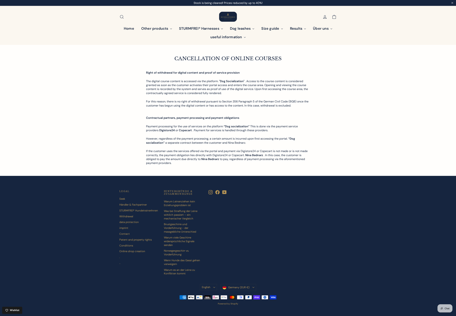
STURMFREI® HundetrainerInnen (138, 210)
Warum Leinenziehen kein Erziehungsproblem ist (179, 203)
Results (296, 28)
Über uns (321, 28)
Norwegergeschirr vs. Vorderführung (176, 252)
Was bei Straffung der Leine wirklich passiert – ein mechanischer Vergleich (180, 214)
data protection (129, 222)
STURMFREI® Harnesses (199, 28)
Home (129, 28)
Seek (122, 199)
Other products (155, 28)
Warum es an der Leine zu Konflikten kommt (179, 271)
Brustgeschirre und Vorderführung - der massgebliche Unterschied (180, 227)
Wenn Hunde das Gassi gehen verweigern (182, 262)
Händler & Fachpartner (133, 204)
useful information (226, 37)
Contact (124, 234)
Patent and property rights (135, 239)
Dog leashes (241, 28)
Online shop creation (132, 251)
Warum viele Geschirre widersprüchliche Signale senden (179, 241)
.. (119, 263)
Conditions (126, 245)
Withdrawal (126, 216)
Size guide (270, 28)
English (206, 287)
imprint (123, 228)
